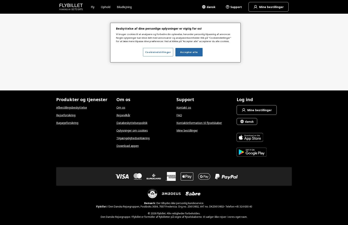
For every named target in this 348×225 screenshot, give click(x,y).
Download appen (127, 146)
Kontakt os (183, 107)
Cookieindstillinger (158, 52)
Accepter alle (189, 52)
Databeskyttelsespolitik (131, 123)
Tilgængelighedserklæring (133, 138)
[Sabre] (192, 193)
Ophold (105, 7)
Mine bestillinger (187, 130)
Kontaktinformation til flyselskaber (199, 123)
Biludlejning (124, 7)
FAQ (179, 115)
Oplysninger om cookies (132, 130)
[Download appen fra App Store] (252, 138)
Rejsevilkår (123, 115)
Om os (120, 107)
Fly (92, 7)
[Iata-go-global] (152, 193)
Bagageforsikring (67, 123)
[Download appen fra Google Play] (252, 153)
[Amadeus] (171, 193)
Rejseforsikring (66, 115)
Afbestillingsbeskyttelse (71, 107)
